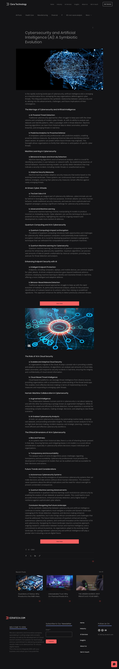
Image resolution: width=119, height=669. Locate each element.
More (88, 15)
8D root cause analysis (74, 15)
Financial (55, 15)
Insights (83, 640)
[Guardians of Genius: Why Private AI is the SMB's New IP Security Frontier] (29, 582)
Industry (83, 629)
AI (28, 549)
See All (101, 572)
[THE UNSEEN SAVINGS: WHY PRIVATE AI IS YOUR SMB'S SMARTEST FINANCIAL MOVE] (89, 582)
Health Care (29, 15)
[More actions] (93, 27)
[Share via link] (40, 556)
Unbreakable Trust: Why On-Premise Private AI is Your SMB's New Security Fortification (58, 595)
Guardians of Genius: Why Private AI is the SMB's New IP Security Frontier (29, 595)
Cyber (33, 549)
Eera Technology (18, 4)
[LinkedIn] (99, 630)
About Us (83, 646)
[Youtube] (105, 630)
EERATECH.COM (17, 618)
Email (47, 629)
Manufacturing (42, 15)
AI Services (84, 634)
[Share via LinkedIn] (35, 556)
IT (62, 15)
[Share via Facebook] (26, 556)
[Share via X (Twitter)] (30, 556)
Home (82, 623)
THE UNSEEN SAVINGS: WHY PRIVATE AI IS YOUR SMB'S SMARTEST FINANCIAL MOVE (89, 595)
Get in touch (84, 652)
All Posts (19, 15)
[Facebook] (102, 630)
